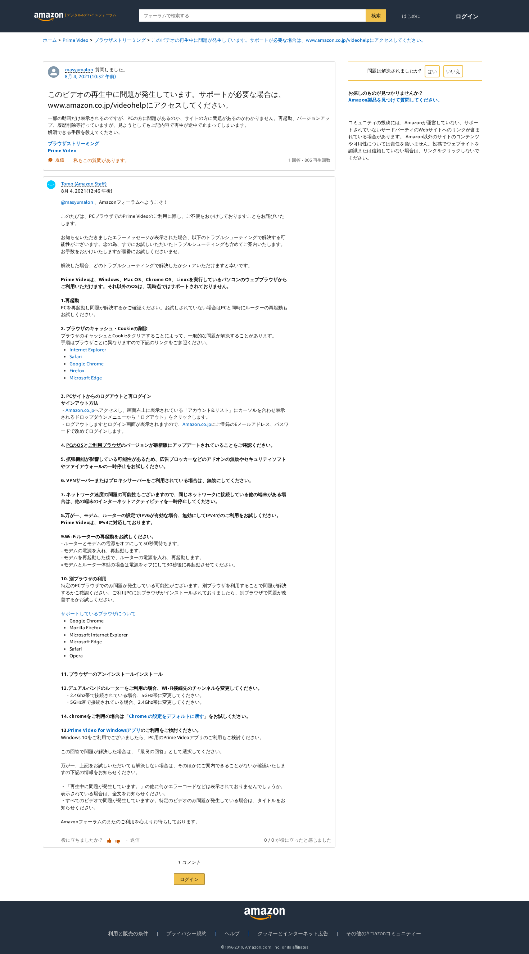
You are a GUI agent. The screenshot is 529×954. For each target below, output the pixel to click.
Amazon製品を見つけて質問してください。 (395, 100)
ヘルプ (232, 933)
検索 (375, 15)
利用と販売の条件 (128, 933)
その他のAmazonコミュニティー (383, 933)
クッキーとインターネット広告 (293, 933)
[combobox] (262, 15)
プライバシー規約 (186, 933)
